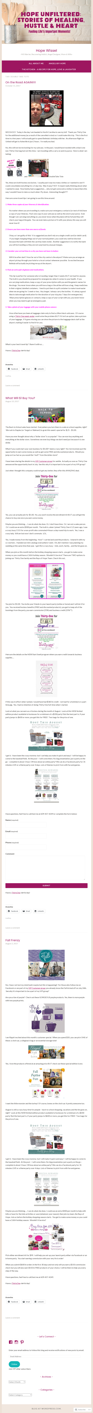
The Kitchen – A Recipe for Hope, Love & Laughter (49, 69)
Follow (14, 1364)
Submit (46, 885)
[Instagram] (16, 1342)
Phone (12, 842)
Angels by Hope (57, 63)
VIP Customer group (43, 461)
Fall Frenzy (12, 940)
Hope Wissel (46, 50)
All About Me (36, 63)
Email (11, 831)
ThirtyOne (16, 350)
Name (11, 820)
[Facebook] (11, 1342)
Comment (9, 854)
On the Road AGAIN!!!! (20, 82)
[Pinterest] (22, 1342)
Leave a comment (12, 385)
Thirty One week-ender (25, 316)
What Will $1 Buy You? (20, 398)
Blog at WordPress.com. (46, 1409)
